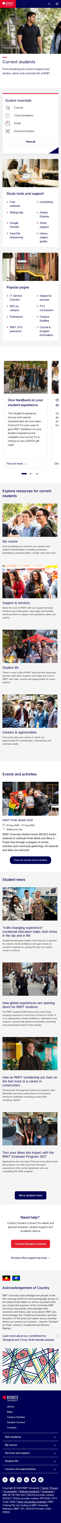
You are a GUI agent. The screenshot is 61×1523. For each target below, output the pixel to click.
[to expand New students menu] (55, 1437)
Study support (44, 224)
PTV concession (46, 308)
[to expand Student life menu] (55, 1461)
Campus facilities (44, 318)
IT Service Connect (16, 297)
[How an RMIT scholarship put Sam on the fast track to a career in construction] (29, 1053)
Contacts (11, 1427)
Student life (11, 1461)
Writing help (16, 212)
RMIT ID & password (16, 329)
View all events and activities (30, 860)
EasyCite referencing (16, 235)
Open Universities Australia (31, 1501)
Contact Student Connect (30, 1244)
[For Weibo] (40, 1479)
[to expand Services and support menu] (55, 1453)
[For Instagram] (19, 1479)
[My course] (29, 520)
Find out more (15, 463)
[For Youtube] (33, 1479)
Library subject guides (44, 237)
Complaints (48, 1491)
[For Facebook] (5, 1479)
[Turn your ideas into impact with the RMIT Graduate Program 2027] (29, 1128)
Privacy (54, 1488)
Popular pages (18, 287)
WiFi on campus (14, 308)
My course (11, 1445)
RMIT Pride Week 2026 (17, 820)
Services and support (17, 1453)
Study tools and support (25, 193)
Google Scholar (14, 224)
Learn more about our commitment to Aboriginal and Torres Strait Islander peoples (28, 1337)
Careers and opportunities (20, 1469)
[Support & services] (29, 581)
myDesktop (46, 202)
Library (10, 1406)
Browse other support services (29, 1257)
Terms (44, 1488)
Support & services (45, 297)
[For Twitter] (12, 1479)
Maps (10, 1411)
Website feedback (29, 1491)
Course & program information (46, 331)
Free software (15, 204)
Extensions (16, 316)
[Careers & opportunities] (29, 711)
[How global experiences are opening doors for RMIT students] (29, 979)
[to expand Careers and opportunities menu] (55, 1469)
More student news (30, 1195)
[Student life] (29, 646)
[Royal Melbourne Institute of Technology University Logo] (8, 4)
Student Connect (16, 1422)
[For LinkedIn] (26, 1479)
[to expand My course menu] (55, 1445)
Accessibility (10, 1491)
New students (13, 1436)
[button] (49, 4)
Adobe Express (44, 214)
